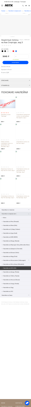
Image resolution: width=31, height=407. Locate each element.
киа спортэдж (7, 304)
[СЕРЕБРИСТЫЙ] (8, 51)
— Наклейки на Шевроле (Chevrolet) (12, 248)
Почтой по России (5, 66)
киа (2, 304)
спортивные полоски (18, 302)
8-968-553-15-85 (8, 1)
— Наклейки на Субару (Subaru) (11, 229)
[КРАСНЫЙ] (13, 51)
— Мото (4, 217)
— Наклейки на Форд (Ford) (9, 256)
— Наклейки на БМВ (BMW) (10, 237)
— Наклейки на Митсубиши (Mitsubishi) (13, 264)
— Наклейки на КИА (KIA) (9, 268)
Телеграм (23, 1)
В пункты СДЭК (5, 72)
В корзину (15, 62)
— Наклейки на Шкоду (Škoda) (10, 272)
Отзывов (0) (5, 85)
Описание (4, 80)
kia (12, 304)
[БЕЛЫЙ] (11, 51)
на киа (26, 302)
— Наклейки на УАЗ (7, 291)
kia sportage (16, 304)
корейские (26, 304)
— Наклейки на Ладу (8, 287)
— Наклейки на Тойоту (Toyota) (10, 276)
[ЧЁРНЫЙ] (2, 51)
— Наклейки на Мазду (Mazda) (10, 241)
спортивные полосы (6, 302)
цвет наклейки (4, 49)
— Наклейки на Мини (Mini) (9, 225)
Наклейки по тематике (16, 210)
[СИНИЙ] (16, 51)
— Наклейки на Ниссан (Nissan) (11, 279)
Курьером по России (6, 69)
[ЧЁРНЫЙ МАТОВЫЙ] (5, 51)
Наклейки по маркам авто (16, 214)
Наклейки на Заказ (16, 295)
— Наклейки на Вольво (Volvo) (10, 252)
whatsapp (16, 1)
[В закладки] (29, 15)
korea (21, 304)
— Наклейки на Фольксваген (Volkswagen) (16, 260)
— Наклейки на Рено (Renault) (10, 221)
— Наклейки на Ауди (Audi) (9, 233)
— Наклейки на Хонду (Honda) (10, 283)
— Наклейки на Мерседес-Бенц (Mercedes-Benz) (16, 244)
